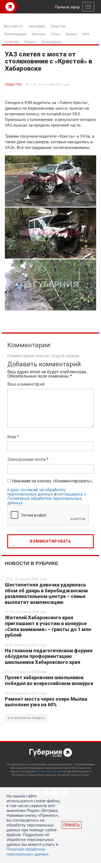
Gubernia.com (47, 771)
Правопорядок (15, 33)
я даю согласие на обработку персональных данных (36, 492)
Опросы (30, 41)
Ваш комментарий (25, 384)
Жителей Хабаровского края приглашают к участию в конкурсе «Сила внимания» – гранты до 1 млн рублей (48, 626)
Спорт (56, 33)
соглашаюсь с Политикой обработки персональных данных (46, 498)
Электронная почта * (27, 459)
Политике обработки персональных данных (27, 851)
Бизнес (71, 33)
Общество (58, 26)
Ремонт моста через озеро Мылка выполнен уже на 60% (46, 702)
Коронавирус (52, 41)
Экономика (36, 26)
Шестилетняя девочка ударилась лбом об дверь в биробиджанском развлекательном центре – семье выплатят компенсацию (46, 593)
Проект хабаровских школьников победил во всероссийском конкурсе (49, 680)
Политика (11, 41)
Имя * (13, 436)
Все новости (13, 26)
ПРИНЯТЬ (71, 825)
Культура (39, 33)
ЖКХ (85, 33)
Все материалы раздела (26, 718)
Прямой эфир (67, 6)
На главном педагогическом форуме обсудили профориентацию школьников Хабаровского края (48, 656)
